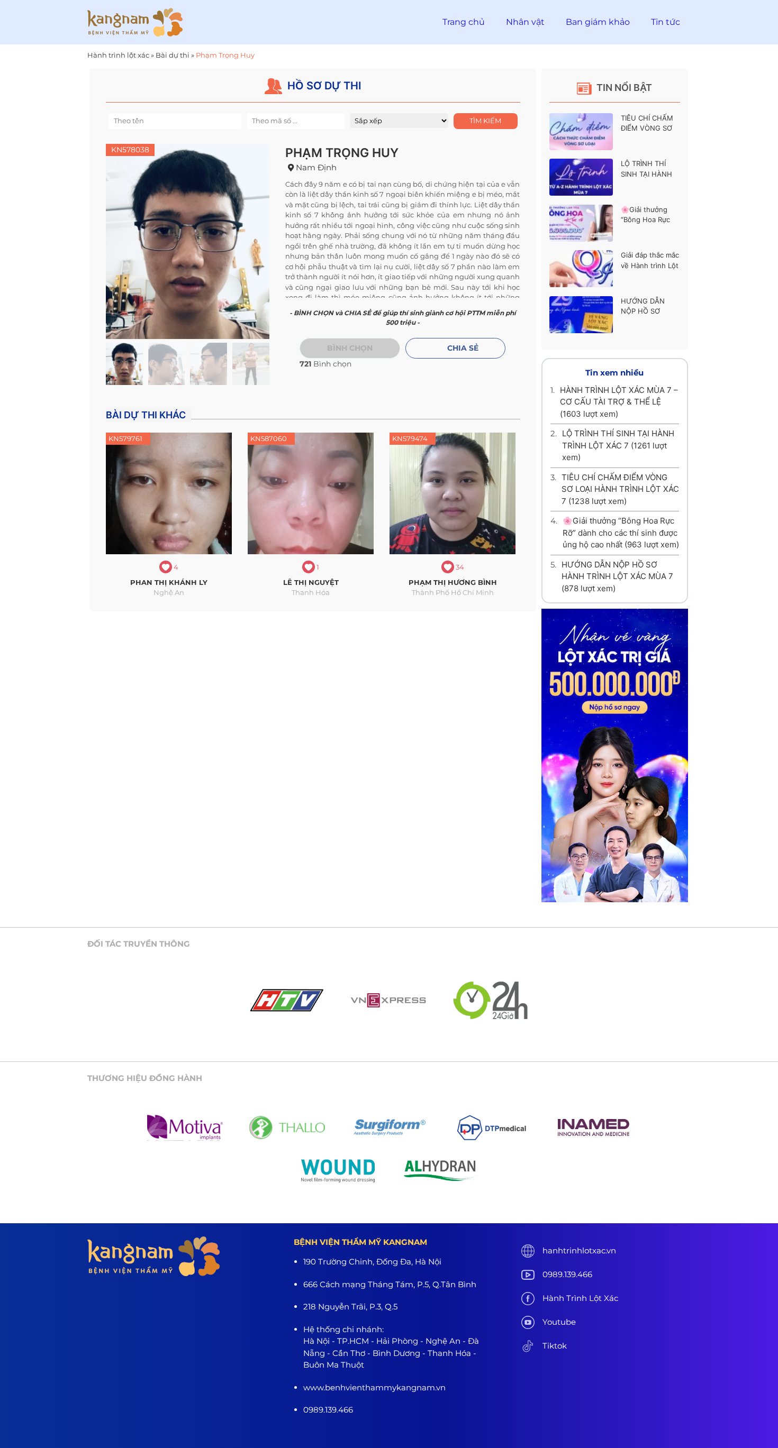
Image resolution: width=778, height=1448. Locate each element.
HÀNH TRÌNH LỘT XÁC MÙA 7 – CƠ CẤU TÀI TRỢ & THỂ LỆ (619, 402)
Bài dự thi (172, 55)
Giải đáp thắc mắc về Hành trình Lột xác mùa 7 (650, 265)
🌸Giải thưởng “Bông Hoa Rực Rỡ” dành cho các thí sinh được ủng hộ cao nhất (621, 532)
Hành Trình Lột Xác (580, 1298)
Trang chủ (463, 22)
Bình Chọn (350, 348)
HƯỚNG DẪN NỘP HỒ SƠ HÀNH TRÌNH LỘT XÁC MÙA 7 (617, 576)
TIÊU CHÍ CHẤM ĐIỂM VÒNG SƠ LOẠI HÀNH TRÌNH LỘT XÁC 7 (620, 489)
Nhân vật (525, 22)
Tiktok (554, 1346)
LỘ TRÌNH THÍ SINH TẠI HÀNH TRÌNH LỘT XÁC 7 (650, 173)
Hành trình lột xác (118, 55)
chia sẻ (462, 348)
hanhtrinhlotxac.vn (579, 1250)
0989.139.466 (567, 1274)
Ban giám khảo (598, 22)
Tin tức (665, 22)
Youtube (559, 1322)
